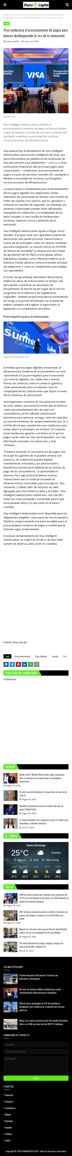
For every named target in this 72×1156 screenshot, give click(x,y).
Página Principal (11, 14)
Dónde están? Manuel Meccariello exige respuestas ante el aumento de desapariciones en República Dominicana (41, 778)
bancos (53, 162)
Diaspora (9, 1101)
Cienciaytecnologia (22, 656)
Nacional (9, 1121)
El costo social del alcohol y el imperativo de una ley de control (43, 793)
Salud (7, 1140)
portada (55, 656)
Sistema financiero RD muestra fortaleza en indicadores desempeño (38, 977)
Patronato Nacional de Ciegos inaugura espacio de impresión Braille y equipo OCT (41, 944)
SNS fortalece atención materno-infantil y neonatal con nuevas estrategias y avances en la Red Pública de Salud (43, 915)
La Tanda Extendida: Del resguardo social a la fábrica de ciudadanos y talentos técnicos (43, 821)
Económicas (10, 1108)
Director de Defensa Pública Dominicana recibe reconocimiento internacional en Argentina (40, 991)
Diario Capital (12, 41)
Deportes (9, 1095)
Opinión (8, 1127)
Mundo (8, 1114)
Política (8, 1134)
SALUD (9, 887)
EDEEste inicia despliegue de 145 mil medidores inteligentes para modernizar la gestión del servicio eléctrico (41, 1007)
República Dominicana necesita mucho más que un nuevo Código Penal (41, 807)
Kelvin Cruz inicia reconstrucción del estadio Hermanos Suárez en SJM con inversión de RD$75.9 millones (43, 1022)
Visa (23, 14)
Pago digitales (41, 656)
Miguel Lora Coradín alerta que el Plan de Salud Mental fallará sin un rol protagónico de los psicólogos (43, 930)
